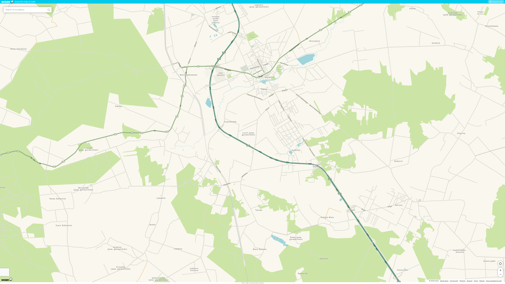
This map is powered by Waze (252, 283)
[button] (500, 270)
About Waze (444, 281)
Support (469, 281)
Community (454, 281)
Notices (482, 281)
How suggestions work (494, 281)
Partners (462, 281)
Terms (476, 281)
